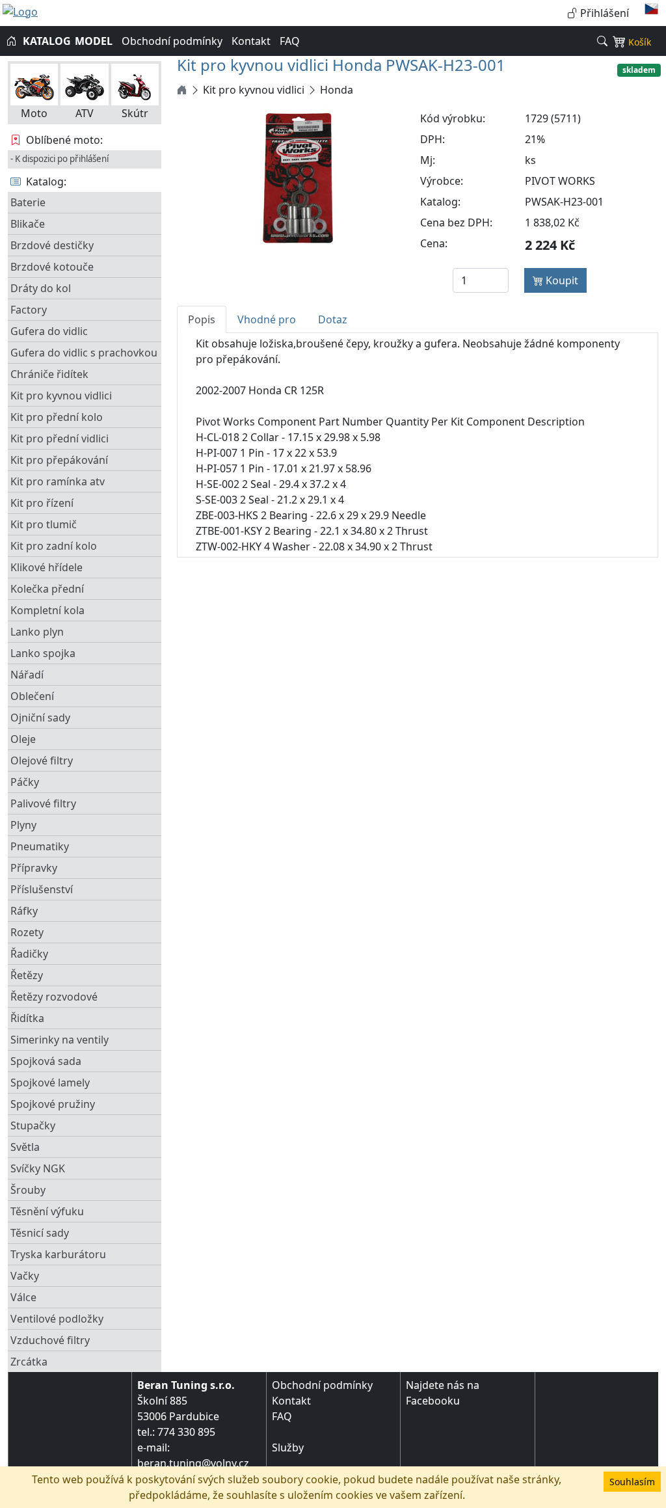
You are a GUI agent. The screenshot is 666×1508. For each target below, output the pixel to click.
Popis (201, 319)
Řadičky (29, 954)
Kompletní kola (47, 610)
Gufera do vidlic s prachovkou (83, 352)
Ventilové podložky (56, 1319)
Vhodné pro (266, 319)
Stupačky (32, 1125)
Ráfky (24, 911)
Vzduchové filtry (50, 1340)
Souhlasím (632, 1481)
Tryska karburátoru (58, 1254)
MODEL (94, 41)
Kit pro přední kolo (56, 417)
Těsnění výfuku (47, 1211)
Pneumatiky (39, 846)
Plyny (23, 825)
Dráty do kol (40, 288)
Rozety (27, 932)
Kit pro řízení (41, 503)
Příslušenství (41, 889)
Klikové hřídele (46, 567)
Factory (28, 310)
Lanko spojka (42, 653)
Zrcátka (28, 1361)
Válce (23, 1297)
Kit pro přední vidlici (59, 438)
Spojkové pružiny (52, 1104)
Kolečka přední (47, 589)
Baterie (28, 202)
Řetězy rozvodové (54, 997)
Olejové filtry (41, 760)
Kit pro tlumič (43, 524)
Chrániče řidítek (49, 374)
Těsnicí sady (39, 1233)
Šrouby (28, 1190)
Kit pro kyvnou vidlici (61, 395)
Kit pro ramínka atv (57, 481)
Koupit (560, 280)
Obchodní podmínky (172, 41)
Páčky (24, 782)
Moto (34, 113)
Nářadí (27, 674)
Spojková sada (45, 1061)
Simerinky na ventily (59, 1039)
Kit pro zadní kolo (53, 546)
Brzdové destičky (52, 245)
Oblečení (32, 696)
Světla (25, 1147)
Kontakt (251, 41)
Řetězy (26, 975)
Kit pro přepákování (59, 460)
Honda (336, 90)
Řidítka (27, 1018)
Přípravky (33, 868)
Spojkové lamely (50, 1082)
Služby (288, 1447)
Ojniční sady (40, 717)
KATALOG (47, 41)
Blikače (27, 224)
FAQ (290, 41)
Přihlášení (603, 13)
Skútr (135, 113)
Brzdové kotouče (52, 267)
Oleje (23, 739)
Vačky (24, 1276)
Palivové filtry (43, 803)
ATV (84, 113)
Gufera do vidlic (49, 331)
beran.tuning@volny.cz (193, 1463)
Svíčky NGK (37, 1168)
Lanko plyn (37, 632)
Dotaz (332, 319)
